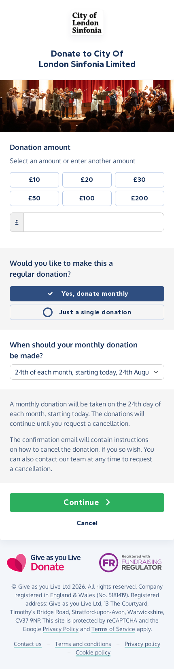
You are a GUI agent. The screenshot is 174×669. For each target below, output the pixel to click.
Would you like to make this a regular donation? (61, 268)
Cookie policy (93, 652)
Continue (81, 502)
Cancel (87, 523)
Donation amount (40, 146)
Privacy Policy (61, 628)
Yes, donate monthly (95, 293)
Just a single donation (95, 312)
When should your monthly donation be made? (74, 350)
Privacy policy (142, 643)
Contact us (28, 643)
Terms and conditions (83, 643)
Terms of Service (113, 628)
